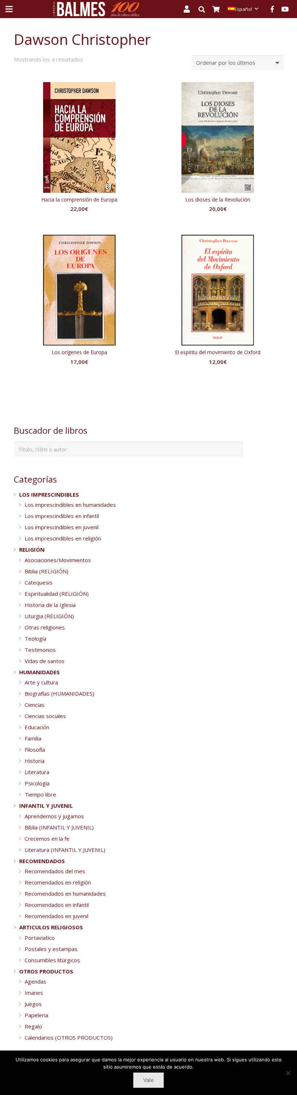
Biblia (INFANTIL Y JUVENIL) (59, 827)
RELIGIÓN (32, 549)
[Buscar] (205, 9)
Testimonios (40, 649)
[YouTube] (285, 9)
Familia (33, 738)
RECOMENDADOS (42, 861)
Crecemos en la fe (47, 838)
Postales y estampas (51, 948)
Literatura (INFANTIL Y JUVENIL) (65, 849)
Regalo (33, 1026)
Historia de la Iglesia (50, 604)
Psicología (37, 783)
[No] (288, 1073)
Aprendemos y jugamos (54, 816)
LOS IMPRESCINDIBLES (49, 494)
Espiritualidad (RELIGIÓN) (57, 593)
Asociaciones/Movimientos (58, 560)
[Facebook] (272, 9)
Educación (37, 727)
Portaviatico (40, 937)
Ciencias (35, 704)
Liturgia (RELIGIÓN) (49, 616)
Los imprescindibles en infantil (62, 515)
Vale (148, 1080)
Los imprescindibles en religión (63, 538)
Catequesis (39, 582)
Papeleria (36, 1015)
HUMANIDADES (39, 672)
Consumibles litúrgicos (52, 960)
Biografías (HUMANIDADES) (59, 693)
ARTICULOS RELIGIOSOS (51, 927)
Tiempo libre (40, 794)
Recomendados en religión (58, 882)
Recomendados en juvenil (56, 916)
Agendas (35, 981)
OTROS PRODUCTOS (46, 971)
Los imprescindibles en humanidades (70, 504)
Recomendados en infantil (57, 904)
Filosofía (35, 749)
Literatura (37, 772)
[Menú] (9, 9)
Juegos (33, 1003)
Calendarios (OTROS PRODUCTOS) (69, 1037)
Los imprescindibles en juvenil (62, 527)
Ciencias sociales (45, 716)
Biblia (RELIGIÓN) (46, 571)
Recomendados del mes (55, 871)
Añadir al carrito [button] (79, 223)
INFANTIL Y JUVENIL (46, 805)
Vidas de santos (44, 661)
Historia (35, 760)
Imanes (34, 992)
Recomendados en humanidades (65, 893)
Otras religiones (45, 627)
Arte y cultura (41, 682)
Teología (35, 638)
